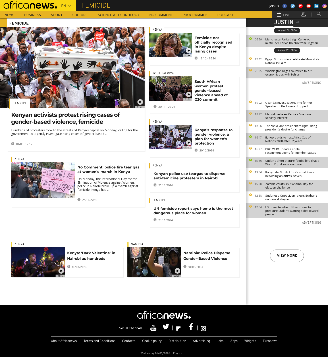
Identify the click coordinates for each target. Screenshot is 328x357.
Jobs (220, 341)
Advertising (201, 341)
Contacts (128, 341)
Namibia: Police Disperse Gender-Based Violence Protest (206, 256)
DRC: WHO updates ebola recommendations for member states (290, 150)
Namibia (137, 244)
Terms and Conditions (99, 341)
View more (287, 256)
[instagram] (203, 328)
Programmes (195, 15)
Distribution (177, 341)
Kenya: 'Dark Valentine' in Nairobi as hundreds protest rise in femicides (91, 256)
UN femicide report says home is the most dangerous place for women (193, 210)
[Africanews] (28, 4)
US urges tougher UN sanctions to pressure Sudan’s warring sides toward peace (292, 210)
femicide (20, 103)
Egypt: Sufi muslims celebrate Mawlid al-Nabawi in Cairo (292, 61)
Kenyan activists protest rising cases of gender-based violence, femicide (65, 118)
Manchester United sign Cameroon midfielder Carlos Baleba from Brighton (291, 41)
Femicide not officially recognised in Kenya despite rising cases (213, 44)
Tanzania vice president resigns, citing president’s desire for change (291, 127)
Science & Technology (118, 15)
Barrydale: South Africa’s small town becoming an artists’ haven (289, 174)
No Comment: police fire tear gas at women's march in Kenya (108, 169)
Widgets (250, 341)
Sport (56, 15)
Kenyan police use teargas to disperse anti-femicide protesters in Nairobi (189, 176)
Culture (80, 15)
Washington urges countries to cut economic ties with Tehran (288, 72)
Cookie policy (152, 341)
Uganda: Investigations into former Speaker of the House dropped (288, 104)
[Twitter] (166, 328)
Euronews (270, 341)
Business (32, 15)
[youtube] (154, 328)
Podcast (225, 15)
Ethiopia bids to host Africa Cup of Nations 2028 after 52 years (288, 139)
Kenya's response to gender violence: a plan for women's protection (214, 136)
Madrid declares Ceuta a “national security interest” (288, 116)
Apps (234, 341)
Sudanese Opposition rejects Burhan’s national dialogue (291, 197)
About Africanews (64, 341)
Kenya (19, 159)
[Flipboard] (179, 328)
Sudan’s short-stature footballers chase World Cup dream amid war (292, 162)
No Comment (161, 15)
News (9, 15)
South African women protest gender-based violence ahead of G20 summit (211, 91)
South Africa (163, 73)
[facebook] (191, 328)
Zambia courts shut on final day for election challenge (289, 185)
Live (286, 15)
